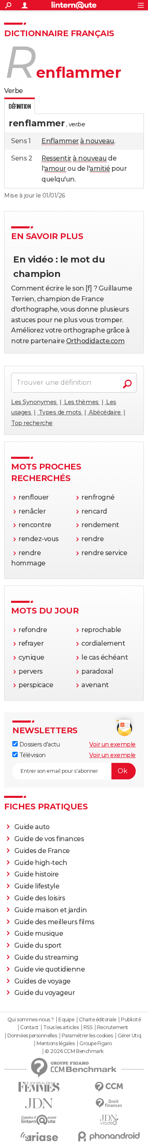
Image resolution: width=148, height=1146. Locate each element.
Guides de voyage (42, 981)
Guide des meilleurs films (54, 922)
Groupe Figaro (95, 1043)
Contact (29, 1027)
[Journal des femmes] (39, 1087)
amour (55, 168)
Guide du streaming (46, 957)
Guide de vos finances (49, 839)
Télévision (32, 755)
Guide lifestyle (37, 886)
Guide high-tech (40, 863)
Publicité (131, 1020)
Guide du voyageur (44, 993)
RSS (87, 1027)
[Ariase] (39, 1136)
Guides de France (42, 851)
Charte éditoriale (97, 1020)
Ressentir (57, 158)
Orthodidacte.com (95, 341)
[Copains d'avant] (39, 1120)
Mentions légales (55, 1043)
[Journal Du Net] (39, 1103)
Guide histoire (36, 874)
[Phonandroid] (109, 1136)
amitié (100, 168)
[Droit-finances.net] (109, 1103)
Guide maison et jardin (50, 910)
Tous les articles (61, 1027)
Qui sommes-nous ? (30, 1020)
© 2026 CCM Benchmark (74, 1051)
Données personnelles (32, 1036)
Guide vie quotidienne (49, 969)
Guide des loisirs (39, 898)
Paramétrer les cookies (87, 1036)
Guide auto (32, 827)
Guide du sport (38, 945)
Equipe (66, 1020)
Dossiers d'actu (39, 744)
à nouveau (97, 141)
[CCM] (109, 1087)
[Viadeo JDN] (109, 1120)
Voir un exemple (112, 744)
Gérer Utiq (129, 1036)
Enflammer (60, 141)
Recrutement (112, 1027)
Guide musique (38, 933)
